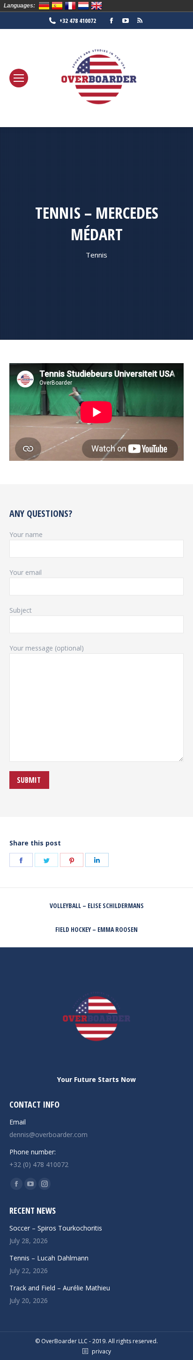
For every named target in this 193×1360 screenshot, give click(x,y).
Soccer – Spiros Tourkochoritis (55, 1228)
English (96, 5)
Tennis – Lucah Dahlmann (49, 1257)
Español (57, 5)
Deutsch (44, 5)
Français (70, 5)
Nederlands (83, 5)
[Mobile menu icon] (18, 78)
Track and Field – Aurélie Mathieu (59, 1287)
